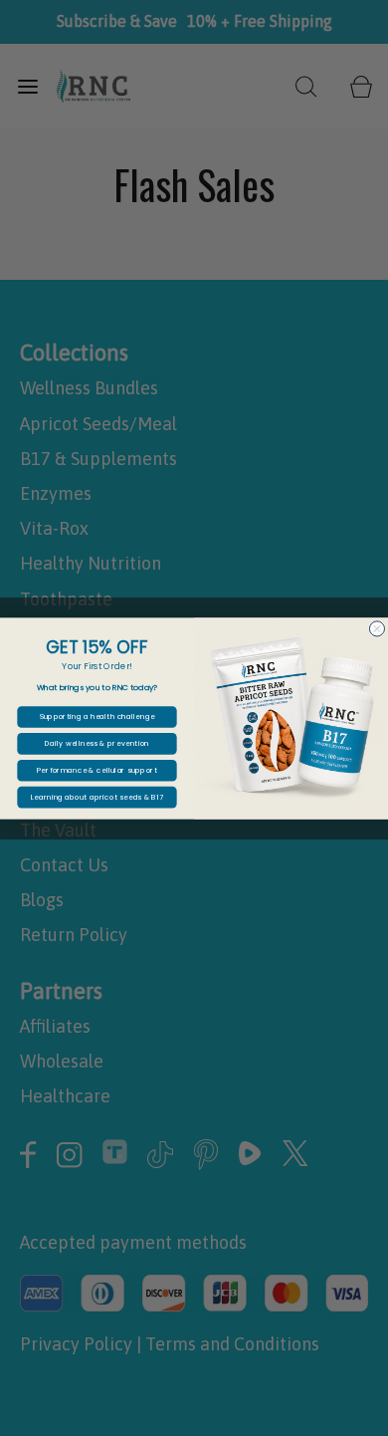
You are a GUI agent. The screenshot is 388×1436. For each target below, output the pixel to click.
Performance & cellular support (97, 770)
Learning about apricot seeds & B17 (97, 797)
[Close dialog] (376, 627)
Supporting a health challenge (97, 716)
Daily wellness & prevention (97, 743)
